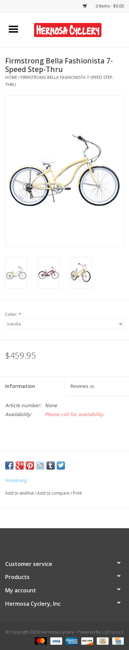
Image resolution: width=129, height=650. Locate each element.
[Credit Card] (117, 640)
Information (20, 386)
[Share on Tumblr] (50, 465)
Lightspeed (112, 632)
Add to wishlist (20, 493)
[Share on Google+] (19, 465)
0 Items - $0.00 (109, 6)
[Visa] (55, 640)
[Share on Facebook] (9, 465)
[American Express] (71, 640)
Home (11, 77)
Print (77, 493)
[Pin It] (30, 465)
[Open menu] (13, 29)
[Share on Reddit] (40, 465)
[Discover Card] (86, 640)
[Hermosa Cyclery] (78, 29)
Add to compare (54, 493)
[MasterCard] (40, 640)
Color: (13, 314)
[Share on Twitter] (61, 465)
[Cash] (101, 640)
